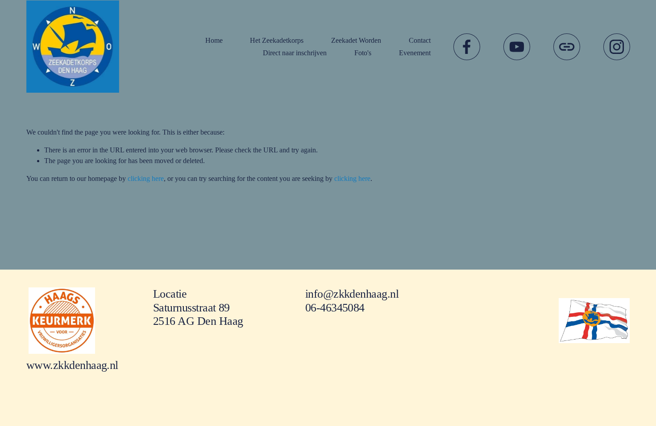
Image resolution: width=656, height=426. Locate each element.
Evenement (415, 53)
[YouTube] (516, 46)
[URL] (566, 46)
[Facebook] (466, 46)
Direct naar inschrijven (295, 53)
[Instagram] (616, 46)
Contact (420, 40)
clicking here (146, 178)
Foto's (362, 53)
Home (214, 40)
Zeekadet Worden (356, 40)
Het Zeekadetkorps (276, 40)
